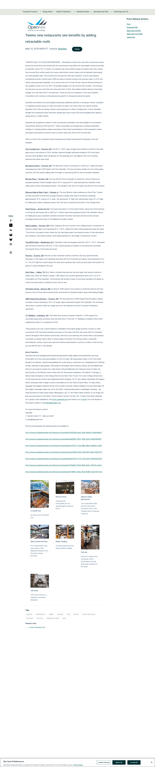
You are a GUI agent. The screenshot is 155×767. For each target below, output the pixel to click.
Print (129, 24)
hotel (68, 614)
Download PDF (132, 27)
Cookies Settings (103, 762)
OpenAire (62, 48)
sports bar (40, 618)
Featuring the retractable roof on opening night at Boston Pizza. (64, 505)
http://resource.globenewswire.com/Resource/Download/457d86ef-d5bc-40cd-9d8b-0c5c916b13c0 (63, 472)
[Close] (151, 762)
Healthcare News (82, 12)
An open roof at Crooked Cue (39, 516)
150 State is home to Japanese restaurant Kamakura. (38, 597)
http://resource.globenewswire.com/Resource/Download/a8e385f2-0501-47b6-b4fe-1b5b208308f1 (63, 439)
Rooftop (76, 614)
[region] (77, 762)
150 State (34, 591)
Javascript (131, 37)
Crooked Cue (35, 511)
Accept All (133, 762)
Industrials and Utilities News (101, 12)
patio (64, 618)
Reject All (119, 762)
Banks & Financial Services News (64, 12)
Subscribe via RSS (134, 31)
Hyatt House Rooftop (38, 542)
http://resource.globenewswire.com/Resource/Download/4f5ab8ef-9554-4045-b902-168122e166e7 (63, 465)
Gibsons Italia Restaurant (86, 498)
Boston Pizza (61, 497)
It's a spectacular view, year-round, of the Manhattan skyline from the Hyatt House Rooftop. (39, 551)
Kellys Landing (61, 542)
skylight (51, 614)
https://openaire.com (60, 399)
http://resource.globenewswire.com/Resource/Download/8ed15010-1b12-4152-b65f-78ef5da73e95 (63, 459)
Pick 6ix (84, 552)
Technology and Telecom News (121, 12)
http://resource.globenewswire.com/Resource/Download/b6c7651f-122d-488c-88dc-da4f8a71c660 (63, 446)
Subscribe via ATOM (134, 34)
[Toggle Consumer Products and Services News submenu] (41, 12)
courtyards (29, 618)
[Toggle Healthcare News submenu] (91, 12)
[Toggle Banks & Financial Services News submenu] (74, 12)
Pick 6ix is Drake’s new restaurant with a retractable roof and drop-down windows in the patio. (89, 561)
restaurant (60, 614)
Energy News (47, 12)
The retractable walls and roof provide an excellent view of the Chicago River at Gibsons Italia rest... (90, 509)
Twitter (84, 399)
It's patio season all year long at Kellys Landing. (65, 547)
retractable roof (40, 614)
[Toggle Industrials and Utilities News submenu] (111, 12)
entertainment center (53, 618)
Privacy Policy (78, 765)
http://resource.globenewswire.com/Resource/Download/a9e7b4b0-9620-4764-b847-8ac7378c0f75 (63, 452)
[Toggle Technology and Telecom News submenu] (131, 12)
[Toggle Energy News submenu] (54, 12)
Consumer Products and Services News (31, 12)
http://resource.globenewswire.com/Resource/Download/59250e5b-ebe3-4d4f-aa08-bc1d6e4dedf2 (63, 433)
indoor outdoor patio (88, 614)
